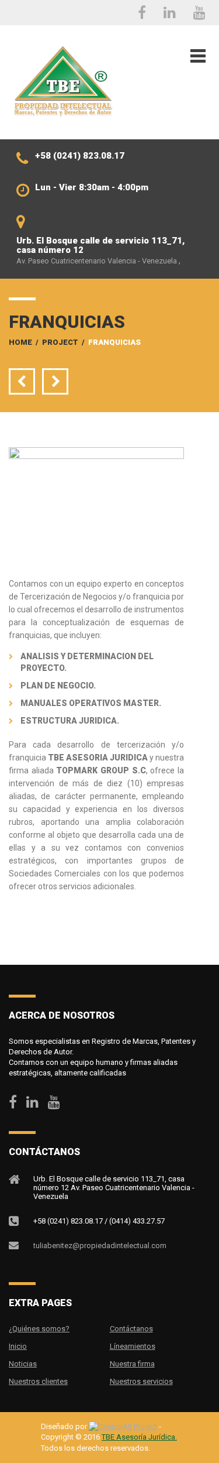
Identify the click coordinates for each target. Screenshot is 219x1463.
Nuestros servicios (141, 1381)
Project (60, 342)
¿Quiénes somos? (39, 1328)
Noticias (23, 1363)
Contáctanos (131, 1328)
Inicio (18, 1346)
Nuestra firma (132, 1363)
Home (20, 342)
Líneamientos (132, 1346)
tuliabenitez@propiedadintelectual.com (99, 1245)
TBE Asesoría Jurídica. (139, 1437)
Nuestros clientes (38, 1381)
